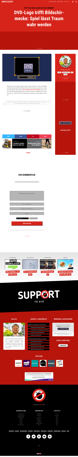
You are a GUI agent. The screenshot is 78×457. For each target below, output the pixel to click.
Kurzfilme (21, 420)
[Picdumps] (51, 363)
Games (59, 72)
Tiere (57, 423)
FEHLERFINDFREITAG (47, 257)
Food (57, 413)
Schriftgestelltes (39, 423)
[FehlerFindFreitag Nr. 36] (47, 267)
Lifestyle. (67, 1)
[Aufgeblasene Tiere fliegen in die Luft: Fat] (65, 267)
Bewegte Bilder (39, 418)
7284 (40, 404)
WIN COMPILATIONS (12, 257)
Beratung (50, 431)
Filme (21, 419)
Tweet (8, 136)
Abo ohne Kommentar (33, 218)
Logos (65, 74)
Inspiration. (60, 1)
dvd (72, 72)
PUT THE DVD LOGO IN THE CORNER (31, 89)
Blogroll (11, 431)
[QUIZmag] (43, 363)
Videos (39, 424)
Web (57, 424)
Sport (57, 419)
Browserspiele (65, 72)
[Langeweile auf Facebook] (28, 436)
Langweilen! (63, 345)
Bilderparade (21, 413)
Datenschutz (57, 431)
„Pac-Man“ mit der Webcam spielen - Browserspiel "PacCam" (28, 181)
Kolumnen (57, 415)
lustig (21, 423)
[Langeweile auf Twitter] (33, 436)
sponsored (43, 431)
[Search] (76, 1)
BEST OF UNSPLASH (30, 257)
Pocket (45, 136)
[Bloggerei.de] (39, 453)
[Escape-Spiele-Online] (59, 363)
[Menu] (73, 1)
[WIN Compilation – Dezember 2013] (12, 267)
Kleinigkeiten (21, 418)
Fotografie (39, 420)
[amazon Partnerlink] (18, 363)
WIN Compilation (21, 424)
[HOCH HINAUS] (39, 445)
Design (39, 419)
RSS (68, 431)
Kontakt (30, 431)
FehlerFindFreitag (21, 415)
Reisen (57, 418)
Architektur (39, 415)
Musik (57, 416)
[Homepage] (8, 1)
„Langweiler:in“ (59, 326)
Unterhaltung (21, 411)
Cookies (63, 431)
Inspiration (39, 411)
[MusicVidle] (34, 363)
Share (20, 136)
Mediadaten (36, 431)
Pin (33, 136)
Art (39, 416)
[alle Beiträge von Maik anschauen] (65, 61)
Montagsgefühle (21, 416)
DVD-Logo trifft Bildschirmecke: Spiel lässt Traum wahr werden (39, 18)
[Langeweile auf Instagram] (39, 436)
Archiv (17, 431)
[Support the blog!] (39, 296)
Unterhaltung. (52, 1)
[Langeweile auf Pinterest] (49, 436)
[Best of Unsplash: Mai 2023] (30, 267)
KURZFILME (65, 257)
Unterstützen (23, 431)
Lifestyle (57, 411)
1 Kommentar (65, 78)
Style (57, 420)
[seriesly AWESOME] (26, 363)
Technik (57, 422)
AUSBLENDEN (40, 48)
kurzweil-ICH (39, 422)
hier (16, 230)
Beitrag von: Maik (65, 69)
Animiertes (39, 413)
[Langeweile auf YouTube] (44, 436)
